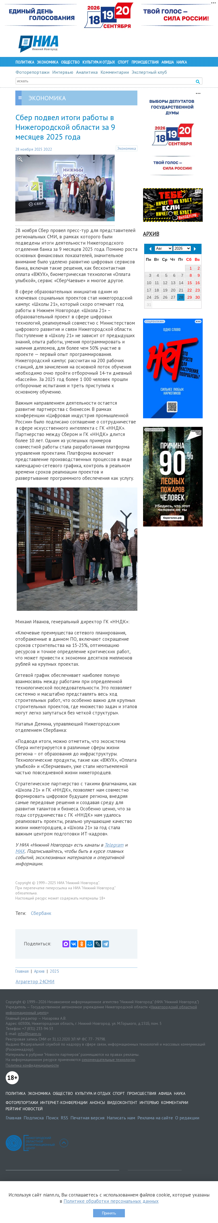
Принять (109, 1213)
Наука (182, 62)
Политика (25, 62)
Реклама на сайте (155, 1117)
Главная (22, 971)
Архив (39, 971)
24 (149, 297)
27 (173, 297)
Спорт (123, 62)
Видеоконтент (122, 1102)
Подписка (34, 1117)
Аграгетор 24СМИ (35, 981)
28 (181, 297)
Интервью (62, 72)
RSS (64, 1117)
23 (197, 290)
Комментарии (114, 72)
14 (181, 282)
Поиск (52, 1117)
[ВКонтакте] (73, 944)
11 (157, 282)
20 (173, 290)
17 (149, 290)
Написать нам (121, 1117)
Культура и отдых (99, 62)
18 (156, 290)
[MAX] (65, 944)
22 (189, 290)
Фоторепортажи (32, 72)
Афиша (168, 62)
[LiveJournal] (97, 944)
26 (165, 297)
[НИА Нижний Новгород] (38, 51)
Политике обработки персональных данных (111, 1201)
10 (149, 282)
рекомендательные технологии (108, 1059)
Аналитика (87, 72)
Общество (70, 62)
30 (197, 297)
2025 (54, 971)
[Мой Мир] (89, 944)
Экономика (47, 62)
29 (189, 297)
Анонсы (97, 1102)
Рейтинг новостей (24, 1108)
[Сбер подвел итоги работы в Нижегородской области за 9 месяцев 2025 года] (65, 219)
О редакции (187, 1117)
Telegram (113, 845)
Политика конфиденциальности (32, 1065)
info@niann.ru (29, 1033)
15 (189, 282)
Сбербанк (41, 913)
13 (173, 282)
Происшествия (145, 62)
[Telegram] (105, 944)
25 (156, 297)
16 (197, 282)
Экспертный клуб (149, 72)
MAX (20, 851)
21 (181, 290)
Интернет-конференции (63, 1102)
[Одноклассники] (81, 944)
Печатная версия (87, 1117)
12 (165, 282)
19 (165, 290)
